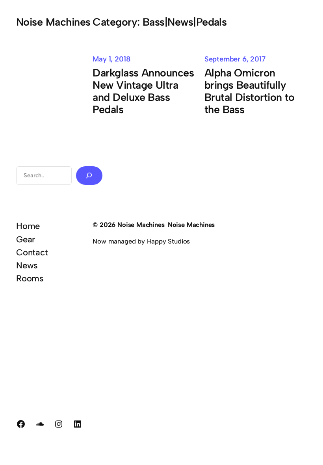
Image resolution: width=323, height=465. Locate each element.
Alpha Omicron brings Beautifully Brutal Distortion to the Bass (249, 91)
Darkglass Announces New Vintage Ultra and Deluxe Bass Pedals (143, 91)
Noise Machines (53, 21)
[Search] (89, 175)
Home (28, 226)
